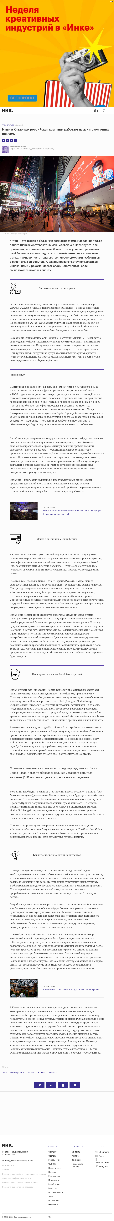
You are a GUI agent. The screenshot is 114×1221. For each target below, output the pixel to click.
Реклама (76, 1156)
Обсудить (52, 1152)
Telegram (103, 1167)
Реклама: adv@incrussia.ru (15, 1152)
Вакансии (76, 1160)
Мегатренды (54, 1176)
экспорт (53, 1073)
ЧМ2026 (52, 1164)
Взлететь (52, 1188)
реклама (41, 1073)
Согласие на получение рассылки (18, 1187)
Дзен (101, 1156)
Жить (50, 1196)
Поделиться (53, 1200)
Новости (52, 1172)
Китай (31, 1073)
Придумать (53, 1180)
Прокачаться (54, 1168)
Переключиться (55, 1192)
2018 (4, 1073)
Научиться (53, 1205)
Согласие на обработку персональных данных (24, 1174)
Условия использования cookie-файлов (20, 1183)
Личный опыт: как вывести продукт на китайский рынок (71, 990)
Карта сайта (8, 1165)
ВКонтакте (103, 1152)
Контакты (76, 1152)
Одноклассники (102, 1163)
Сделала (52, 1156)
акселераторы (17, 1073)
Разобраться (8, 125)
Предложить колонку (77, 1165)
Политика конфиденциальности (16, 1178)
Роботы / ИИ (54, 1160)
